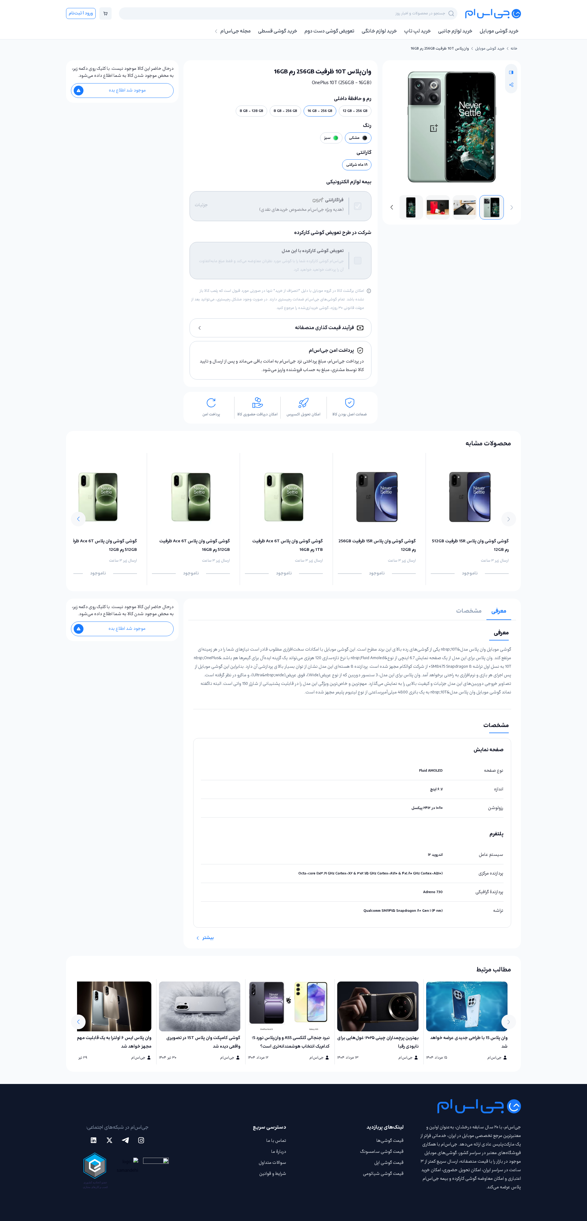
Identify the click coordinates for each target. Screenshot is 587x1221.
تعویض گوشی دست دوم (329, 31)
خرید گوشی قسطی (277, 31)
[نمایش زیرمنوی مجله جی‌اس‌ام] (216, 31)
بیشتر (208, 938)
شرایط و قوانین (272, 1174)
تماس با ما (276, 1140)
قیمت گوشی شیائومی (383, 1174)
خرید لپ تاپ (417, 31)
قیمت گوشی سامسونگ (382, 1152)
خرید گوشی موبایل (499, 31)
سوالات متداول (272, 1163)
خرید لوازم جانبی (455, 31)
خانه (514, 48)
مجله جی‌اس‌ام (235, 31)
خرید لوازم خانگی (379, 31)
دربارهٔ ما (278, 1152)
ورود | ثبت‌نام (81, 13)
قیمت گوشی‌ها (390, 1140)
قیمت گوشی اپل (389, 1163)
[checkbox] (357, 206)
